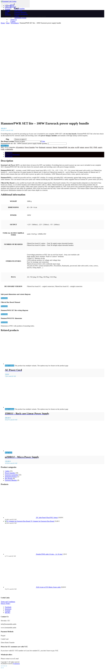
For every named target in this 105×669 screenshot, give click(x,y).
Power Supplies (30, 147)
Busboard (42, 147)
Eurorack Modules (11, 480)
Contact (12, 21)
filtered (55, 147)
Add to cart (4, 145)
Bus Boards (9, 478)
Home (3, 23)
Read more (8, 453)
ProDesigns (16, 663)
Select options (9, 365)
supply (100, 147)
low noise (71, 147)
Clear (43, 141)
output (82, 147)
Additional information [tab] (12, 154)
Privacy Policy (5, 603)
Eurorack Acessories (21, 14)
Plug (7, 139)
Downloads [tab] (8, 156)
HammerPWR (62, 147)
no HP (77, 147)
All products (20, 147)
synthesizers (9, 149)
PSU (91, 147)
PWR (95, 147)
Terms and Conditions (8, 602)
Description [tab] (8, 153)
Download (4, 298)
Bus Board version (7, 141)
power (87, 147)
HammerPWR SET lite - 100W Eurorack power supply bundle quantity (24, 143)
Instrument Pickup (20, 18)
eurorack (49, 147)
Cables (7, 471)
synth (2, 149)
